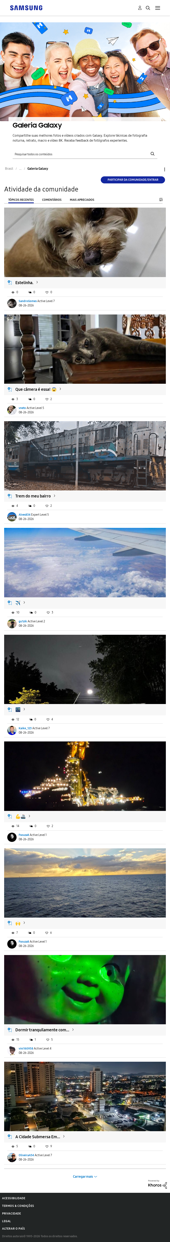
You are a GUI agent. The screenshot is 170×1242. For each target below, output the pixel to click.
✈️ (18, 602)
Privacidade (11, 1213)
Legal (6, 1221)
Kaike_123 (25, 728)
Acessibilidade (13, 1198)
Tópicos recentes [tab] (21, 200)
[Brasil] (26, 8)
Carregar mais (83, 1177)
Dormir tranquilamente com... (42, 1029)
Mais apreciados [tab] (82, 200)
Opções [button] (157, 169)
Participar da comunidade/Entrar (133, 180)
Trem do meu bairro (33, 496)
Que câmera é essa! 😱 (36, 389)
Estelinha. (24, 282)
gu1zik (23, 621)
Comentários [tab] (52, 200)
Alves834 (24, 514)
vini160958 (26, 1048)
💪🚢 (20, 816)
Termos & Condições (18, 1206)
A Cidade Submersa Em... (37, 1136)
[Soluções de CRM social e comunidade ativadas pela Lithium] (157, 1184)
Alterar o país (13, 1228)
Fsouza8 (24, 835)
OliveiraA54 (26, 1155)
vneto (22, 408)
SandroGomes (28, 301)
